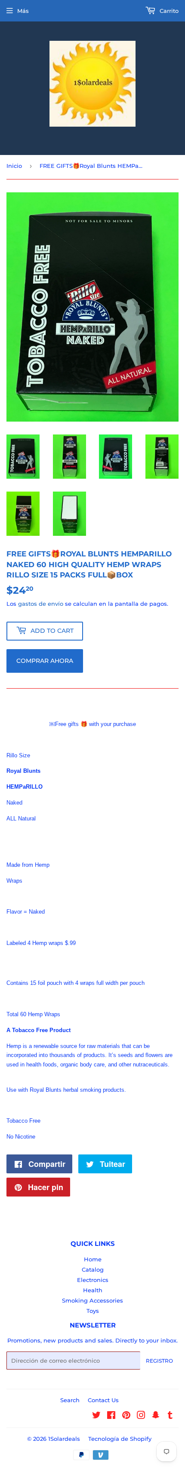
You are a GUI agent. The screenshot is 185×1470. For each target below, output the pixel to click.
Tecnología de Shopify (119, 1438)
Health (92, 1290)
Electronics (92, 1279)
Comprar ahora (44, 661)
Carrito (168, 10)
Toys (92, 1310)
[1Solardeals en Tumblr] (170, 1416)
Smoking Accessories (92, 1300)
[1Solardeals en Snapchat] (155, 1416)
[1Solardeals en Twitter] (96, 1416)
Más (23, 10)
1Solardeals (64, 1438)
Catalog (93, 1269)
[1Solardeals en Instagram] (141, 1416)
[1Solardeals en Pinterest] (126, 1416)
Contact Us (103, 1400)
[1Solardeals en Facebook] (111, 1416)
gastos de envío (40, 603)
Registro (159, 1361)
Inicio (14, 165)
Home (93, 1259)
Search (70, 1400)
